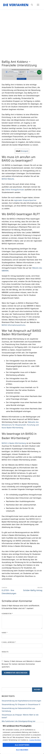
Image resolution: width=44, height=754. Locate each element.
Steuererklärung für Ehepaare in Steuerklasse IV (21, 704)
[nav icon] (38, 5)
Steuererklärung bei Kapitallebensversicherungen (21, 701)
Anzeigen (24, 151)
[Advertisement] (22, 37)
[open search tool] (32, 5)
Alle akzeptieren (22, 745)
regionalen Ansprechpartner (25, 200)
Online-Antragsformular (14, 190)
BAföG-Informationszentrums (13, 325)
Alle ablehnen (22, 750)
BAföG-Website (8, 179)
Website (5, 652)
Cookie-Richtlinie (35, 740)
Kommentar (7, 613)
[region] (22, 738)
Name (4, 632)
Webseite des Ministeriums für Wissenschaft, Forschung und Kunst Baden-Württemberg (20, 425)
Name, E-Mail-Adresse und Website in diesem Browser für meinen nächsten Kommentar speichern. (21, 664)
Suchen (37, 689)
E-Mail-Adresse (9, 642)
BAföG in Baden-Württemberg (14, 443)
